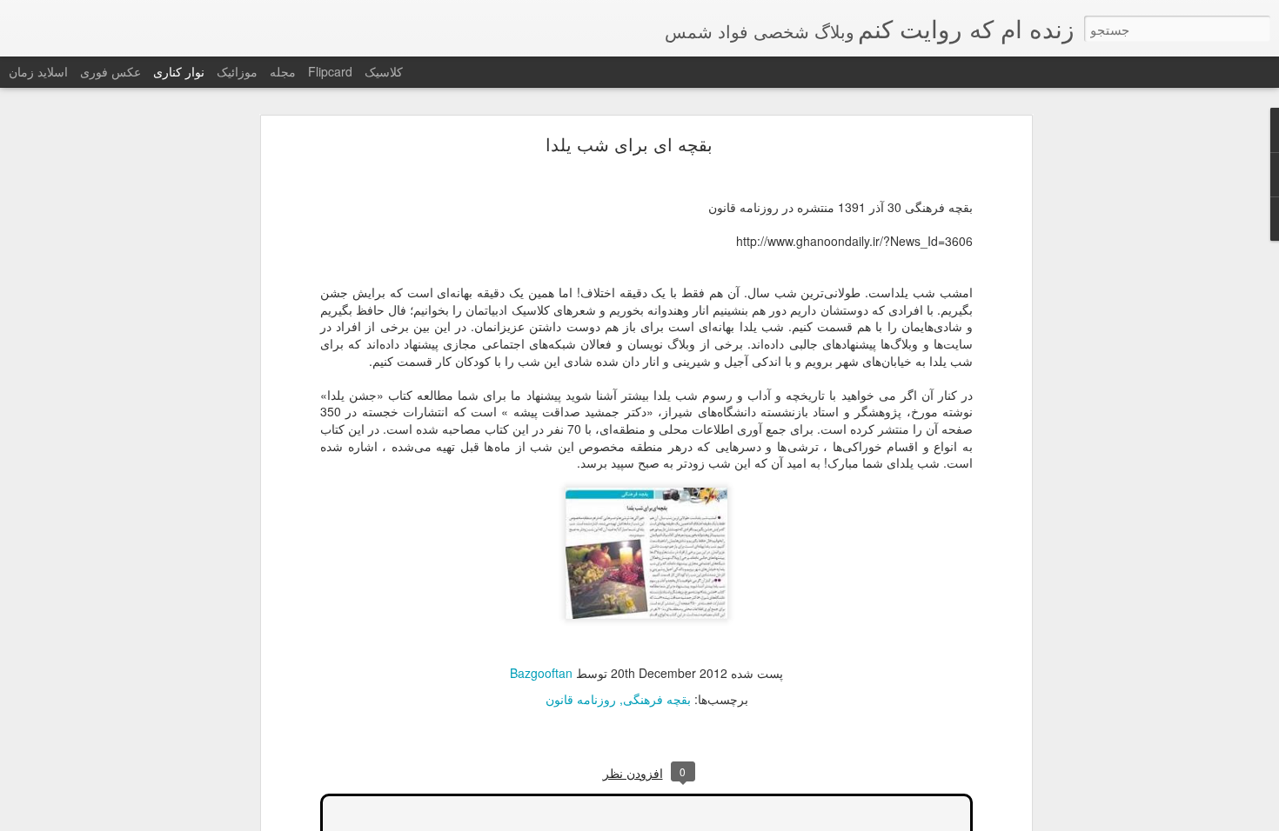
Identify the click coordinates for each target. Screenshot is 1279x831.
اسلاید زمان (38, 71)
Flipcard (330, 71)
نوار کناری (178, 71)
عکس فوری (110, 71)
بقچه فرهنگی (657, 699)
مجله (283, 71)
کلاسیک (384, 71)
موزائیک (237, 71)
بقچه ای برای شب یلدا (629, 143)
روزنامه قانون (581, 699)
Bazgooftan (541, 672)
